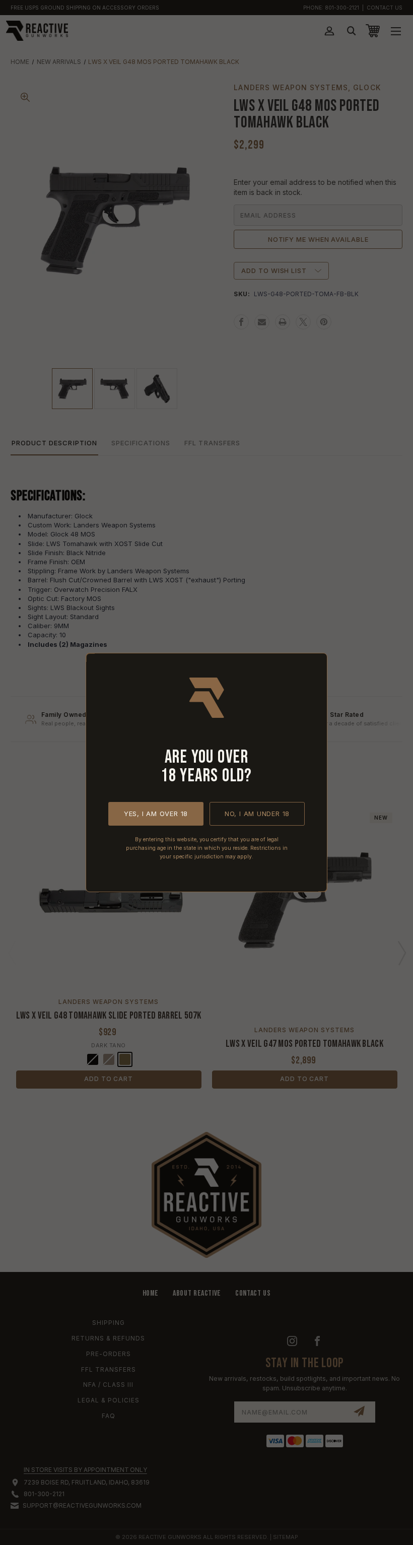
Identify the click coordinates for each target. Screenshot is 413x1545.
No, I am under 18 (257, 814)
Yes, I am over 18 (156, 814)
